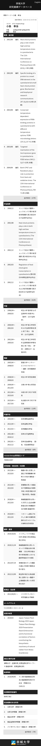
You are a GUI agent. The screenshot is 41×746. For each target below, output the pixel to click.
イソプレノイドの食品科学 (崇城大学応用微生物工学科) (27, 537)
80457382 (7, 696)
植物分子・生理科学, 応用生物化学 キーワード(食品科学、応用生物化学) (19, 664)
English (37, 2)
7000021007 (8, 460)
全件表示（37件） (30, 198)
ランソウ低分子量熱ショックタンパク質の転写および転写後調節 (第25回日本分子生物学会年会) (27, 288)
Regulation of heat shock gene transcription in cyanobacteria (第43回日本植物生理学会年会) (27, 270)
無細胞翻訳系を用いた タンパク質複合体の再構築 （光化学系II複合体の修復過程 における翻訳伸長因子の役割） (27, 551)
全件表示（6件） (31, 449)
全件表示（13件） (30, 408)
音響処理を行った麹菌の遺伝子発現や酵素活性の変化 (27, 566)
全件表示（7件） (31, 732)
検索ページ (7, 15)
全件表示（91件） (30, 300)
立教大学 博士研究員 (28, 384)
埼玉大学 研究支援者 (28, 377)
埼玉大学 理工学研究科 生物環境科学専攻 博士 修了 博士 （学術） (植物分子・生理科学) (28, 345)
